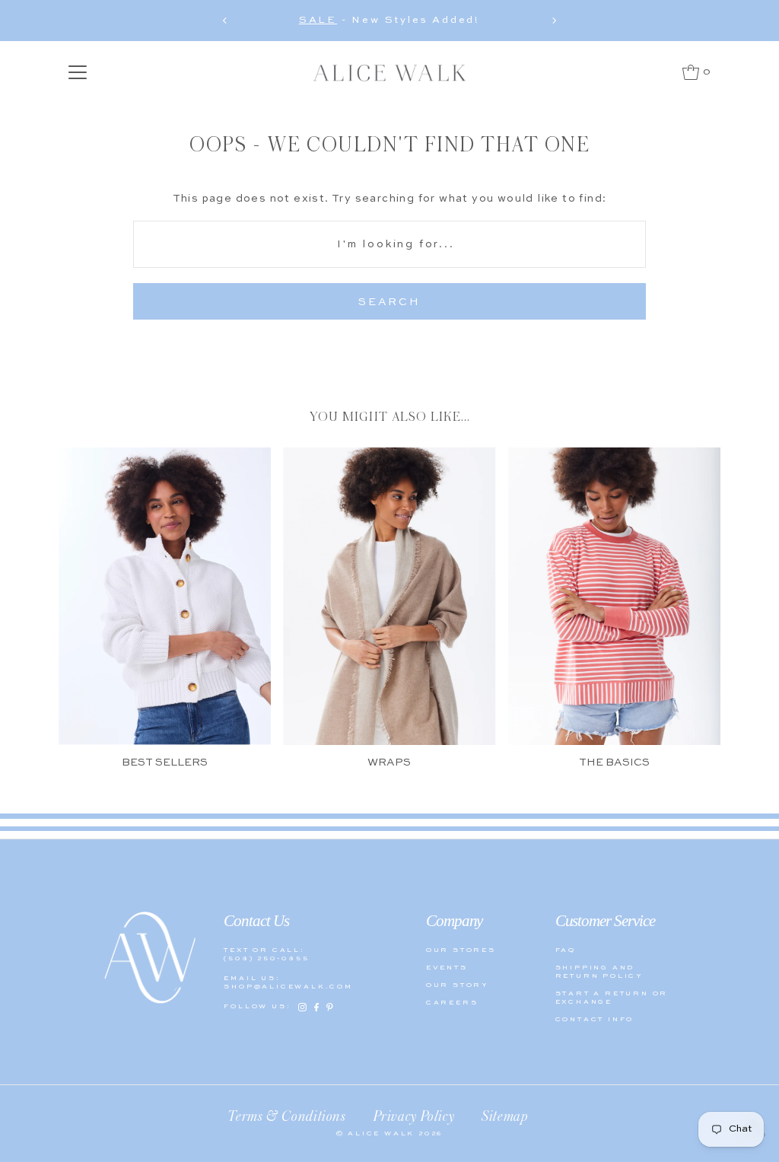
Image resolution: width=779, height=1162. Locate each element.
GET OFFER (534, 678)
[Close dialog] (653, 440)
